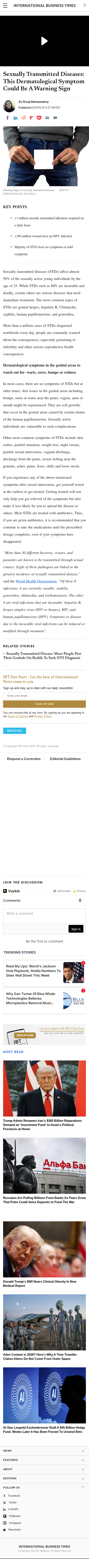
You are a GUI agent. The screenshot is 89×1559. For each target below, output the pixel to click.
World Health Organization (36, 580)
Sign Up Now (25, 1035)
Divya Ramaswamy (36, 102)
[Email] (47, 118)
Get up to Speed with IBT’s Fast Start (62, 1028)
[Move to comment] (55, 118)
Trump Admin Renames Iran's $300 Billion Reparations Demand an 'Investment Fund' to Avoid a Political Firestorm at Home (42, 1125)
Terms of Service (18, 716)
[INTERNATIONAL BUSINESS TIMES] (45, 6)
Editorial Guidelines (65, 759)
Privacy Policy (42, 716)
